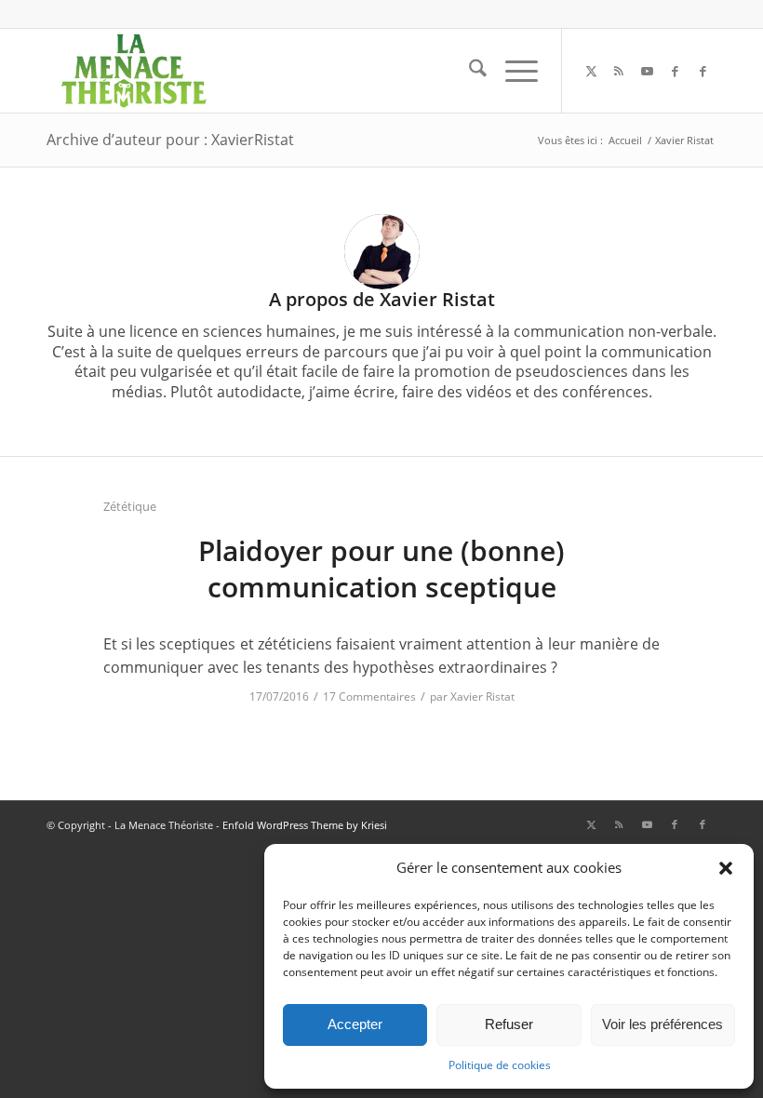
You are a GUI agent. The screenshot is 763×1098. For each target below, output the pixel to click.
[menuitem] (468, 71)
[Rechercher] (468, 71)
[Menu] (512, 71)
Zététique (129, 506)
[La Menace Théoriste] (133, 71)
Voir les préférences (662, 1024)
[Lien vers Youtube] (647, 71)
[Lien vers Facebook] (675, 71)
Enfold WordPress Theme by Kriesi (304, 825)
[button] (725, 868)
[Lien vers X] (591, 71)
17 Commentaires (369, 696)
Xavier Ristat (482, 696)
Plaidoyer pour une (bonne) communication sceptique (381, 568)
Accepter (355, 1024)
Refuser (509, 1024)
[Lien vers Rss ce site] (619, 71)
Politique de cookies (499, 1065)
